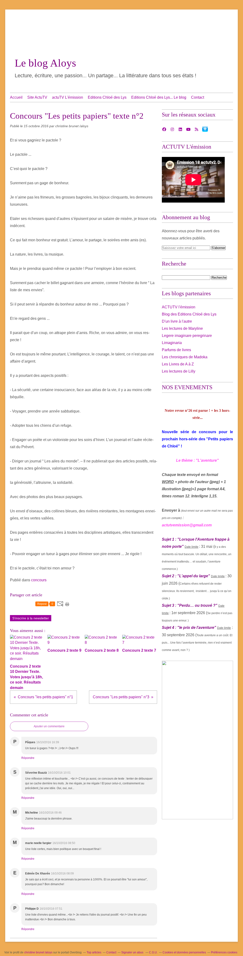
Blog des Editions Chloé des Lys (189, 314)
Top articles (94, 952)
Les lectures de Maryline (182, 328)
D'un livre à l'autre (177, 321)
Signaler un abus (132, 952)
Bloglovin (205, 129)
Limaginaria (172, 343)
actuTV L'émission (67, 97)
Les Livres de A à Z (178, 364)
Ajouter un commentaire (49, 726)
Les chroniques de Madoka (184, 357)
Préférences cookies (224, 952)
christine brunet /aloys (38, 952)
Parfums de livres (176, 350)
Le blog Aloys (45, 63)
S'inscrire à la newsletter (30, 618)
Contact (197, 97)
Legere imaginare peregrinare (187, 336)
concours (39, 580)
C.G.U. (153, 952)
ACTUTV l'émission (178, 307)
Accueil (16, 97)
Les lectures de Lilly (178, 371)
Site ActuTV (37, 97)
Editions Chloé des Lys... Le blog (158, 97)
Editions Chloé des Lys (107, 97)
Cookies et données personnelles (184, 952)
